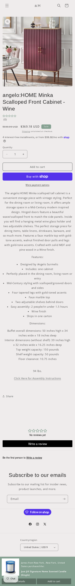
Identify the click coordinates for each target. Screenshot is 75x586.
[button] (7, 5)
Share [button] (9, 396)
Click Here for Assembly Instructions (37, 378)
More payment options (37, 184)
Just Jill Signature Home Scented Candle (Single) (43, 573)
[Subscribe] (64, 499)
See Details (19, 581)
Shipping (26, 131)
